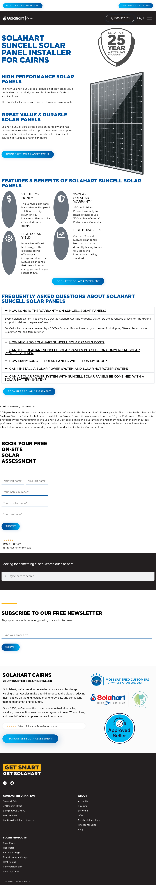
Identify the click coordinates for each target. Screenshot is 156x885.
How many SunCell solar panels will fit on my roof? (58, 361)
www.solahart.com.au (98, 416)
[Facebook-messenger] (5, 783)
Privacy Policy (23, 881)
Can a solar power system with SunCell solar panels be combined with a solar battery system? (74, 378)
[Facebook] (12, 783)
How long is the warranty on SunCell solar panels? (57, 311)
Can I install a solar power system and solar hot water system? (68, 369)
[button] (78, 311)
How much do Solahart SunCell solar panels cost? (57, 342)
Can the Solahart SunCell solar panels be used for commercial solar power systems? (72, 351)
